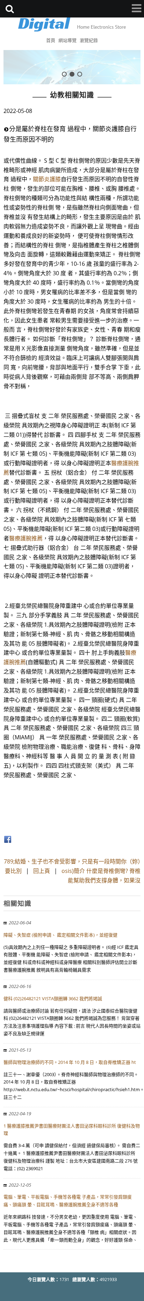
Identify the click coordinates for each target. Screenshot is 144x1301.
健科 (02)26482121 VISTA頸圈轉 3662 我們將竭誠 (52, 998)
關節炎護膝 (47, 179)
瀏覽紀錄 (89, 40)
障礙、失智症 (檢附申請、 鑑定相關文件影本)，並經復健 (60, 935)
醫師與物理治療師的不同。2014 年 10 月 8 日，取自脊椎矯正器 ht (69, 1062)
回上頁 (41, 871)
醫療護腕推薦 (26, 538)
